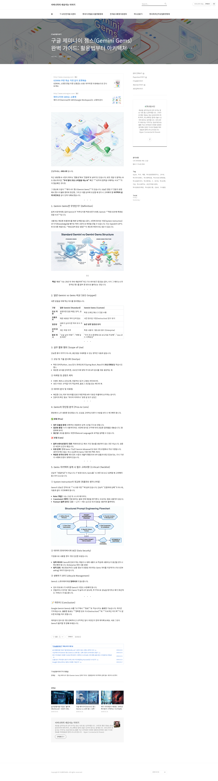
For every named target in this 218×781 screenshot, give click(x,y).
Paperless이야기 (139, 77)
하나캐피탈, (147, 181)
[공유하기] (59, 637)
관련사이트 (155, 772)
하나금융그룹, (149, 187)
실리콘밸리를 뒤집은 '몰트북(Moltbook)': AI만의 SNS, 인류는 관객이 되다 (73, 650)
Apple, (135, 174)
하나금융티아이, (138, 181)
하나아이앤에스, (138, 178)
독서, (139, 174)
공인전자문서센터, (152, 184)
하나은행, (163, 181)
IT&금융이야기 (57, 646)
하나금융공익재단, (138, 187)
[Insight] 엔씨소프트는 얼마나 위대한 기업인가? (65, 662)
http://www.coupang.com (63, 77)
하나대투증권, (148, 178)
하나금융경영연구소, (152, 174)
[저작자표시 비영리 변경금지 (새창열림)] (78, 637)
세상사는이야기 (138, 85)
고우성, (162, 174)
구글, (134, 184)
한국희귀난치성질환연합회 (159, 14)
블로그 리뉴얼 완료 (139, 164)
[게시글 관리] (62, 637)
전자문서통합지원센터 (118, 14)
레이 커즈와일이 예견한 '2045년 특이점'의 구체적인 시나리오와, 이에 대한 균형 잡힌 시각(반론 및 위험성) (82, 655)
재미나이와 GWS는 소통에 (64, 96)
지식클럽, (163, 187)
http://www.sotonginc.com (64, 93)
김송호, (157, 187)
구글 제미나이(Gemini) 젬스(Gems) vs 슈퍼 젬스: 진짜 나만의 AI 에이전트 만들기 (75, 652)
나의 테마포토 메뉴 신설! (140, 161)
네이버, (156, 181)
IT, (153, 181)
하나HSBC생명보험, (159, 178)
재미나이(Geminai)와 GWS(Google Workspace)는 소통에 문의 (78, 100)
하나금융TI (138, 14)
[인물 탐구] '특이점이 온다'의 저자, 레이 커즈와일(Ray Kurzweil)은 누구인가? (74, 660)
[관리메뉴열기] (214, 4)
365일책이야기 (138, 89)
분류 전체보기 (138, 73)
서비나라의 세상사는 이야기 (63, 4)
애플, (143, 174)
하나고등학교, (141, 184)
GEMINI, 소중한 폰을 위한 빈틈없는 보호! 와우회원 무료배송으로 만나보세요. (80, 84)
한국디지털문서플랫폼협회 (93, 14)
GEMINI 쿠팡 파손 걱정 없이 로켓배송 (69, 80)
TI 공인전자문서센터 (68, 14)
